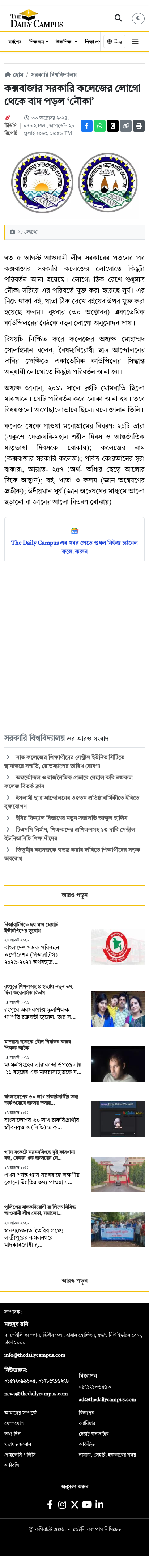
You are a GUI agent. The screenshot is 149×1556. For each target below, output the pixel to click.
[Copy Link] (126, 126)
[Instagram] (62, 1505)
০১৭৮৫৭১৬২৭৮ (53, 1381)
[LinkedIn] (99, 1505)
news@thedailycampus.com (36, 1393)
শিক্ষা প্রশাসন (97, 42)
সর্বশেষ (15, 42)
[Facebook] (87, 126)
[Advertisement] (74, 647)
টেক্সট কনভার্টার (93, 1434)
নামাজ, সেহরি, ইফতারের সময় (107, 1455)
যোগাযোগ (14, 1423)
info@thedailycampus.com (34, 1355)
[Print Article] (139, 126)
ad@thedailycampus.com (107, 1399)
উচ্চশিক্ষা (64, 42)
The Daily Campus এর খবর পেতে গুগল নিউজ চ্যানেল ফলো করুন (74, 547)
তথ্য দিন (12, 1434)
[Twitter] (113, 126)
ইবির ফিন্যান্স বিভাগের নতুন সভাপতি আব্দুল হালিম (70, 818)
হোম (17, 75)
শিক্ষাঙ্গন (37, 42)
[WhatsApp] (100, 126)
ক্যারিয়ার (87, 1423)
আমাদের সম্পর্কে (20, 1413)
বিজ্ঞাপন (86, 1413)
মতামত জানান (17, 1444)
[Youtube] (87, 1505)
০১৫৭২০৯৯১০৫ (19, 1381)
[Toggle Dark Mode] (138, 18)
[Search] (118, 18)
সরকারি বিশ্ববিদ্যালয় (54, 75)
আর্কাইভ (87, 1444)
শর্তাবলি (11, 1465)
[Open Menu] (135, 41)
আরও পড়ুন (75, 895)
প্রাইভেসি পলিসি (19, 1455)
